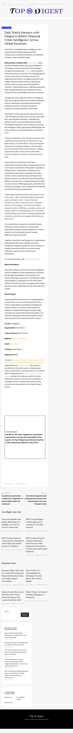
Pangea (27, 71)
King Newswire (23, 365)
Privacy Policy (43, 4)
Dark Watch (33, 63)
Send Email (14, 344)
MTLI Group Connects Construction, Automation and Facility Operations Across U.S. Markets (15, 652)
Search (7, 611)
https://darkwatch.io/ (33, 259)
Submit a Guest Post (56, 4)
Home (3, 4)
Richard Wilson (21, 484)
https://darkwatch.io (19, 338)
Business (7, 697)
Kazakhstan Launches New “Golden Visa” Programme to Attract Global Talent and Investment (12, 500)
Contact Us (20, 4)
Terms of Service (31, 4)
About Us (11, 4)
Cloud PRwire (7, 27)
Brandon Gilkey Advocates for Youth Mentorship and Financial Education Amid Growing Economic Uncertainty (13, 575)
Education (8, 702)
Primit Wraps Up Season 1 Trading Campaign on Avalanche (36, 594)
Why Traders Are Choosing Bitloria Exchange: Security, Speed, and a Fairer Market (34, 575)
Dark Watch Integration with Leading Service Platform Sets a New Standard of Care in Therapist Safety (35, 500)
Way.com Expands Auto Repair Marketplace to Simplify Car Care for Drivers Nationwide (16, 635)
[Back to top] (71, 731)
